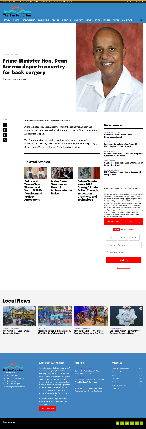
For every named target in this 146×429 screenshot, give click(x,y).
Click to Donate (47, 408)
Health (15, 55)
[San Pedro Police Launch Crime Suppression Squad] (19, 316)
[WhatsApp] (5, 140)
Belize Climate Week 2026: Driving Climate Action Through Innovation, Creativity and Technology (88, 190)
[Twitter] (139, 1)
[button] (140, 20)
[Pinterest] (136, 1)
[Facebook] (127, 1)
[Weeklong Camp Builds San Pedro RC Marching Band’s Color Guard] (55, 316)
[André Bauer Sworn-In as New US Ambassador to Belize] (62, 173)
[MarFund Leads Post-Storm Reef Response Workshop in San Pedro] (91, 316)
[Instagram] (130, 1)
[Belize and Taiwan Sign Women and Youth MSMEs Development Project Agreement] (35, 173)
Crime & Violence (110, 161)
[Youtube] (142, 1)
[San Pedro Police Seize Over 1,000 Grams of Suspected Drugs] (127, 316)
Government (7, 55)
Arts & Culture (109, 142)
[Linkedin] (133, 1)
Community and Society (112, 132)
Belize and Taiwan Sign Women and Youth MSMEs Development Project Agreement (33, 190)
